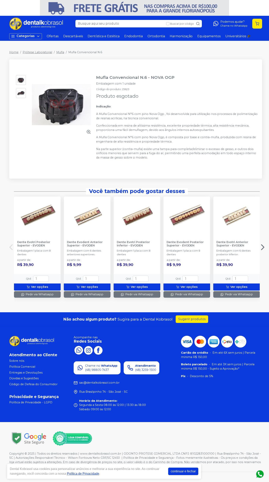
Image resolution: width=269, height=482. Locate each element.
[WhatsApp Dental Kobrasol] (78, 350)
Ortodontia (156, 36)
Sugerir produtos (192, 319)
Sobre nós (16, 361)
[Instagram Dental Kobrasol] (88, 350)
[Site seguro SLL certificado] (29, 438)
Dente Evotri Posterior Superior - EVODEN (33, 244)
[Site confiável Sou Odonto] (72, 438)
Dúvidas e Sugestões (24, 378)
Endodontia (133, 36)
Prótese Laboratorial (37, 52)
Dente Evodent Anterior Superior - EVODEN (85, 244)
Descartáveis (73, 36)
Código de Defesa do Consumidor (33, 384)
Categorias (26, 36)
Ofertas (52, 36)
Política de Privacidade (83, 473)
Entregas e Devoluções (26, 372)
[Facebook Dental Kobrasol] (98, 350)
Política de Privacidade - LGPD (30, 402)
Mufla (60, 52)
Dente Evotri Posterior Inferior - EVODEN (133, 244)
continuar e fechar (183, 471)
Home (14, 52)
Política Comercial (22, 366)
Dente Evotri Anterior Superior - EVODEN (232, 244)
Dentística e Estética (104, 36)
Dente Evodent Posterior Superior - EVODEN (185, 244)
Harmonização (181, 36)
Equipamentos (209, 36)
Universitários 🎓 (238, 36)
